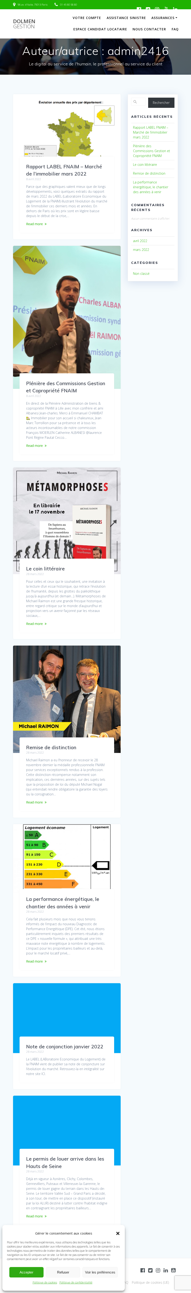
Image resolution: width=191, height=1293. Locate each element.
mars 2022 (141, 249)
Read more (34, 224)
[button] (118, 1233)
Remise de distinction (51, 747)
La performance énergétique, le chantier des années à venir (150, 187)
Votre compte (87, 18)
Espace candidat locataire (100, 29)
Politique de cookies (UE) (150, 1282)
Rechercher (161, 102)
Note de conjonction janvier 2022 (64, 1046)
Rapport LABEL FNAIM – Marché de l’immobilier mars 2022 (150, 132)
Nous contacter (149, 29)
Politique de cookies (45, 1282)
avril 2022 (140, 241)
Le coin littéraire (45, 569)
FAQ (175, 29)
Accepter (26, 1272)
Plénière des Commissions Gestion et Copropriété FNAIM (151, 151)
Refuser (63, 1272)
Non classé (141, 273)
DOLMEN (24, 24)
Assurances (162, 18)
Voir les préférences (100, 1272)
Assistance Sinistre (126, 18)
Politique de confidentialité (75, 1282)
